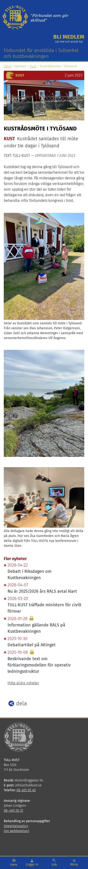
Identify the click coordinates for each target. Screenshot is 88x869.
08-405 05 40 (26, 790)
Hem (13, 865)
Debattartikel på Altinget (32, 644)
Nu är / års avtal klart (42, 591)
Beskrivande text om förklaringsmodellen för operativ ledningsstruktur (39, 665)
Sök (54, 865)
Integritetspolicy (16, 826)
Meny (74, 864)
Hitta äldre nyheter (23, 683)
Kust (33, 66)
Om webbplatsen (16, 831)
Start (7, 66)
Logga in (32, 864)
